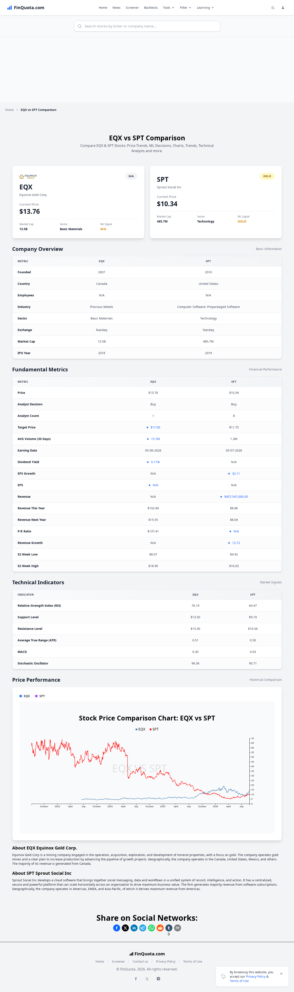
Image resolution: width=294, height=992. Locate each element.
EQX (25, 186)
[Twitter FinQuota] (147, 979)
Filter (183, 7)
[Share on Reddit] (160, 927)
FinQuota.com (149, 954)
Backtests (151, 7)
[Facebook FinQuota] (135, 978)
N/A (103, 229)
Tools (166, 7)
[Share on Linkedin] (134, 927)
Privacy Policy (165, 961)
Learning (203, 7)
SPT (162, 179)
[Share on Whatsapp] (151, 927)
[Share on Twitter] (125, 927)
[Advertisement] (147, 69)
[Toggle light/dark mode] (273, 7)
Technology (205, 221)
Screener (132, 7)
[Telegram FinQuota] (158, 978)
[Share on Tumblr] (168, 927)
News (117, 7)
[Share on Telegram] (142, 927)
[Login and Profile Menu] (283, 7)
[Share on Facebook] (116, 927)
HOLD (242, 221)
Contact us (140, 961)
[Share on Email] (177, 927)
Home (103, 7)
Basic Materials (71, 229)
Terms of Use (192, 961)
